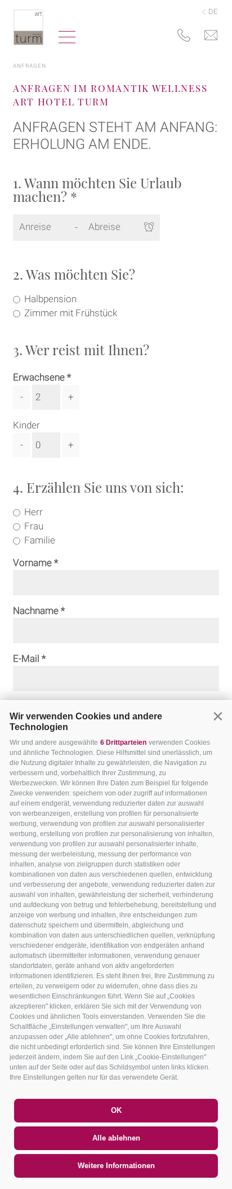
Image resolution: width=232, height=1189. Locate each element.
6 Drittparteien (123, 742)
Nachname (36, 611)
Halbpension (50, 299)
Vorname (32, 563)
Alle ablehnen (116, 1138)
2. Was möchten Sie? (74, 273)
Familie (39, 540)
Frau (33, 526)
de (212, 11)
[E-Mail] (210, 36)
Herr (33, 512)
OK (116, 1110)
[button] (217, 716)
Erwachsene (39, 377)
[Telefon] (183, 36)
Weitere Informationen (116, 1165)
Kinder (26, 425)
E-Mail (26, 659)
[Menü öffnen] (67, 38)
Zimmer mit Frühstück (70, 313)
